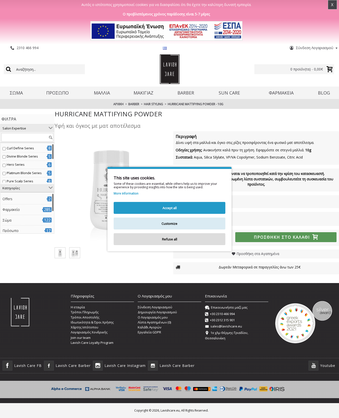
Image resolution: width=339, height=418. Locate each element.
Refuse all (169, 239)
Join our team (81, 337)
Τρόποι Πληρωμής (85, 312)
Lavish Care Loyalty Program (92, 342)
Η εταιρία (78, 307)
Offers (7, 198)
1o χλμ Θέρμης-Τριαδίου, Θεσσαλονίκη (226, 335)
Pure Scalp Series (20, 181)
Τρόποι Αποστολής (85, 317)
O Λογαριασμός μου (153, 317)
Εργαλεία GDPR (149, 332)
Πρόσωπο (10, 230)
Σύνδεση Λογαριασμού (155, 307)
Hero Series (16, 164)
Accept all (170, 208)
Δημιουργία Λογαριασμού (157, 312)
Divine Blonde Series (22, 156)
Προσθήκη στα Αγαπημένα (258, 253)
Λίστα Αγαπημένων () (154, 322)
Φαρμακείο (11, 209)
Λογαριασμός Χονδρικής (89, 332)
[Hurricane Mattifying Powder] (60, 252)
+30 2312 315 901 (222, 320)
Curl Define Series (20, 148)
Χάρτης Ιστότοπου (84, 327)
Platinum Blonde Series (24, 173)
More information (126, 193)
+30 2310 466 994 (222, 314)
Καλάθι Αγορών (149, 327)
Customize (169, 223)
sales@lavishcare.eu (226, 326)
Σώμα (6, 220)
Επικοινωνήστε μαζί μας (229, 307)
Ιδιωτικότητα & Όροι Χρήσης (92, 322)
